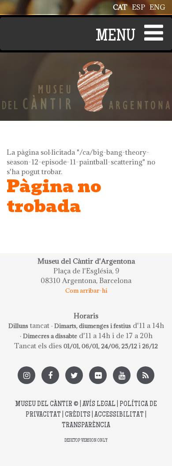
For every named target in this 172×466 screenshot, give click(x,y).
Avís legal (99, 404)
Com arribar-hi (86, 291)
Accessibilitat (119, 415)
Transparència (86, 425)
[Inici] (86, 66)
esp (138, 7)
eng (157, 7)
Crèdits (77, 415)
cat (120, 7)
